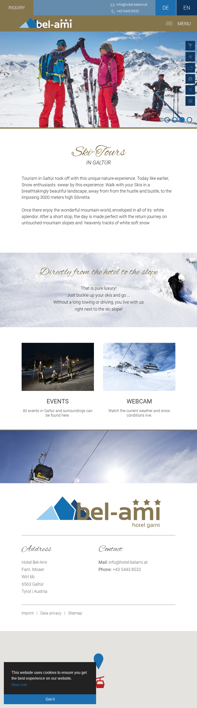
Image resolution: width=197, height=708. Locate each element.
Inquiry (16, 7)
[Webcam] (139, 389)
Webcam (190, 57)
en (186, 8)
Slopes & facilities (190, 79)
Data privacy (51, 613)
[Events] (58, 389)
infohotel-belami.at (128, 562)
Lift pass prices (190, 101)
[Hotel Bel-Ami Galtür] (45, 25)
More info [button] (19, 685)
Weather (190, 68)
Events (190, 45)
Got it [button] (50, 699)
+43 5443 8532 (127, 569)
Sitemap (75, 613)
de (165, 8)
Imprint (28, 613)
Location (190, 90)
